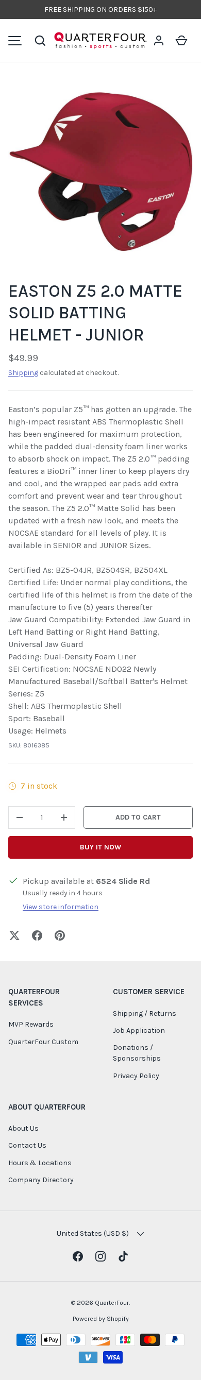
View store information (60, 906)
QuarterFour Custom (43, 1041)
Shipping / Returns (144, 1013)
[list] (100, 171)
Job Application (139, 1030)
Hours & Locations (40, 1162)
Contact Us (27, 1145)
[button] (40, 40)
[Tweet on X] (14, 935)
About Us (23, 1128)
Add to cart (138, 817)
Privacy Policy (136, 1075)
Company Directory (41, 1179)
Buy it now (100, 847)
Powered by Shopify (101, 1318)
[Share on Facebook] (37, 935)
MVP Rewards (31, 1024)
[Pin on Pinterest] (59, 935)
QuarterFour (112, 1302)
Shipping (23, 372)
